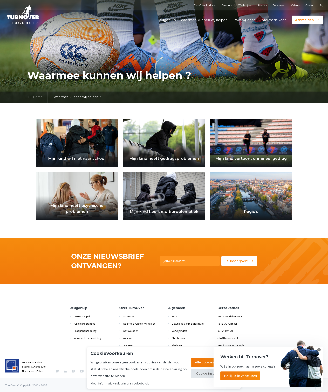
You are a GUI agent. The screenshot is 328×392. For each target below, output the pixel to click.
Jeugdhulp (167, 20)
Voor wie (128, 338)
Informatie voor (273, 20)
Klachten (177, 345)
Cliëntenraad (179, 338)
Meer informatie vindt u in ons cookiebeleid (120, 383)
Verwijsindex (179, 330)
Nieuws (262, 5)
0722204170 (225, 330)
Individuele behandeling (87, 338)
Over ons (227, 5)
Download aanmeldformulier (188, 323)
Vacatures (128, 316)
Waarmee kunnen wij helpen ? (205, 20)
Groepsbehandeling (85, 330)
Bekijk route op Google (230, 345)
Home (38, 97)
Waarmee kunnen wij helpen (139, 323)
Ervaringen (279, 5)
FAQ (174, 316)
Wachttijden (245, 5)
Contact (310, 5)
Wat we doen (130, 330)
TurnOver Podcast (205, 5)
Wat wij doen (245, 20)
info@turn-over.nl (227, 338)
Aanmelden (304, 20)
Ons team (128, 345)
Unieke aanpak (81, 316)
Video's (295, 5)
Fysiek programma (84, 323)
